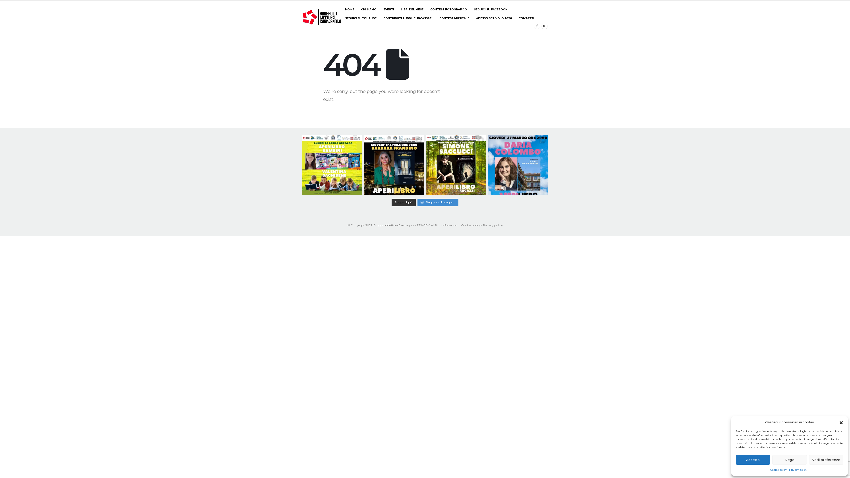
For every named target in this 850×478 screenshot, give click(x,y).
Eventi (388, 9)
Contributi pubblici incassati (408, 18)
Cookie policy (778, 469)
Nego (789, 460)
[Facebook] (537, 26)
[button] (841, 422)
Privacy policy (798, 469)
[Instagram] (544, 26)
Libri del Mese (412, 9)
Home (349, 9)
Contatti (526, 18)
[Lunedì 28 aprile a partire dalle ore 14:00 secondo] (332, 165)
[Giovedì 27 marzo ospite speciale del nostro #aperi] (518, 165)
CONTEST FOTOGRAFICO (448, 9)
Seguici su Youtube (361, 18)
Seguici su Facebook (490, 9)
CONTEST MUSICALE (454, 18)
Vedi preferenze (826, 460)
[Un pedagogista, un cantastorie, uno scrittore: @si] (456, 165)
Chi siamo (369, 9)
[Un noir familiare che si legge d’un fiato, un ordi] (394, 165)
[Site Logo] (322, 17)
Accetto (753, 460)
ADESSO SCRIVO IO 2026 (494, 18)
